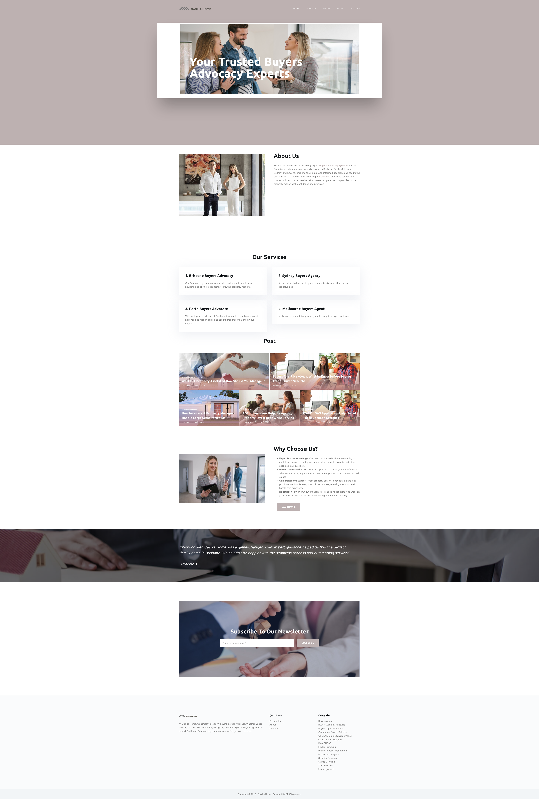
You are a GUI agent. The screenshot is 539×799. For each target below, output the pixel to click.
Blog (340, 8)
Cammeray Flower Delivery (332, 732)
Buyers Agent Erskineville (331, 724)
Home (296, 8)
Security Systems (327, 758)
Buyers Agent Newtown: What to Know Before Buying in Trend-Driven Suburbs (313, 379)
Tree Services (325, 765)
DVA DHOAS (247, 409)
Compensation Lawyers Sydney (335, 735)
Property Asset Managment (192, 377)
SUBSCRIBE (308, 643)
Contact (355, 8)
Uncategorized (326, 769)
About (326, 8)
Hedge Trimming (327, 747)
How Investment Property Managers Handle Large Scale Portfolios (208, 415)
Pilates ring (324, 176)
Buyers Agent (278, 373)
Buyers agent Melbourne (331, 728)
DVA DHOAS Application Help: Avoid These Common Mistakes (329, 415)
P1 (287, 794)
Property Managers (189, 409)
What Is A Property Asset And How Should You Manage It (223, 381)
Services (311, 8)
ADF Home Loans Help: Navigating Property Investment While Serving (268, 415)
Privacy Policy (277, 721)
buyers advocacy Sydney (333, 165)
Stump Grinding (326, 761)
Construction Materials (330, 739)
